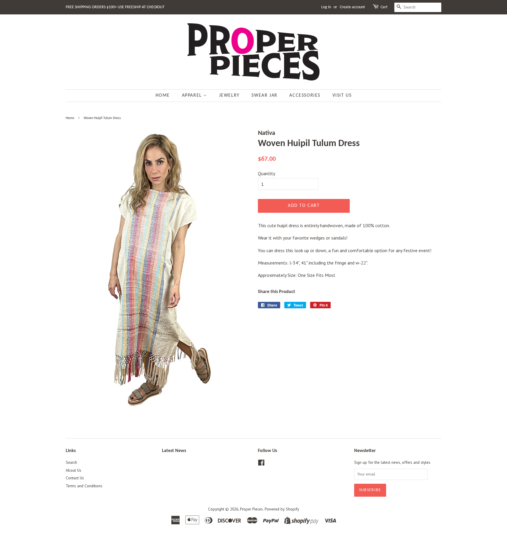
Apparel (193, 95)
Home (163, 95)
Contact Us (75, 478)
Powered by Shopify (282, 509)
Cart (384, 7)
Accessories (304, 95)
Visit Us (342, 95)
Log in (326, 7)
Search (71, 462)
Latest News (174, 450)
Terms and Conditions (84, 485)
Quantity (266, 173)
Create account (352, 7)
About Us (73, 470)
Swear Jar (264, 95)
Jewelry (229, 95)
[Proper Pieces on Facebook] (261, 463)
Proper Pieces (251, 509)
